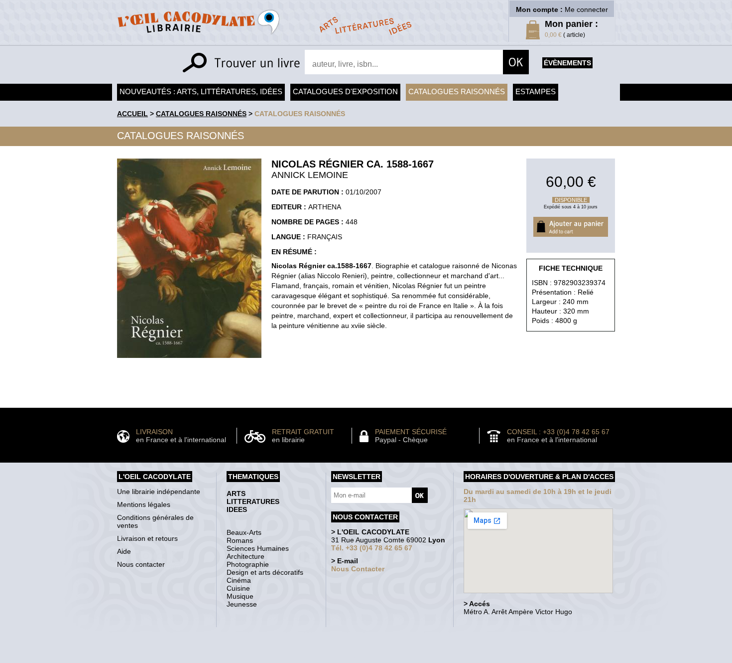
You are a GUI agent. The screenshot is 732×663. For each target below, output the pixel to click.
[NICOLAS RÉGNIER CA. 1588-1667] (189, 360)
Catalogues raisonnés (456, 91)
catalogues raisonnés (299, 114)
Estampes (535, 91)
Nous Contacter (357, 569)
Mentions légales (143, 504)
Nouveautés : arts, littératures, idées (201, 91)
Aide (124, 551)
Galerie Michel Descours (363, 658)
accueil (132, 114)
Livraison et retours (147, 538)
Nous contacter (141, 564)
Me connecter (586, 9)
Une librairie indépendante (158, 492)
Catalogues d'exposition (345, 91)
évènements (567, 63)
